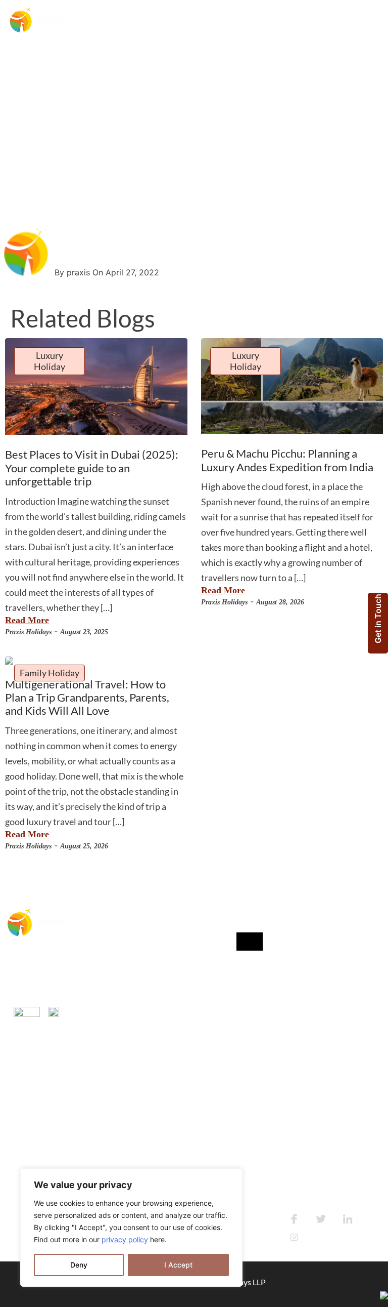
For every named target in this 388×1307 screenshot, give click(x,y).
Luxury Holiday (49, 361)
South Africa (123, 1016)
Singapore (119, 935)
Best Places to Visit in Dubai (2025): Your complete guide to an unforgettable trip (91, 467)
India (111, 955)
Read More (27, 620)
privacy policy (125, 1239)
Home (18, 114)
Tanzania (117, 976)
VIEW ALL (122, 1058)
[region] (131, 1227)
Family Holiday (49, 672)
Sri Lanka (117, 996)
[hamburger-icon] (365, 21)
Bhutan (115, 1036)
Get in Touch (378, 618)
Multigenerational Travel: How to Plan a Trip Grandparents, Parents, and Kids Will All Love (87, 697)
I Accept (178, 1264)
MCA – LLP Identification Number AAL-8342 (43, 974)
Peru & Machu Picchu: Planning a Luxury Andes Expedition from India (287, 459)
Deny (78, 1264)
